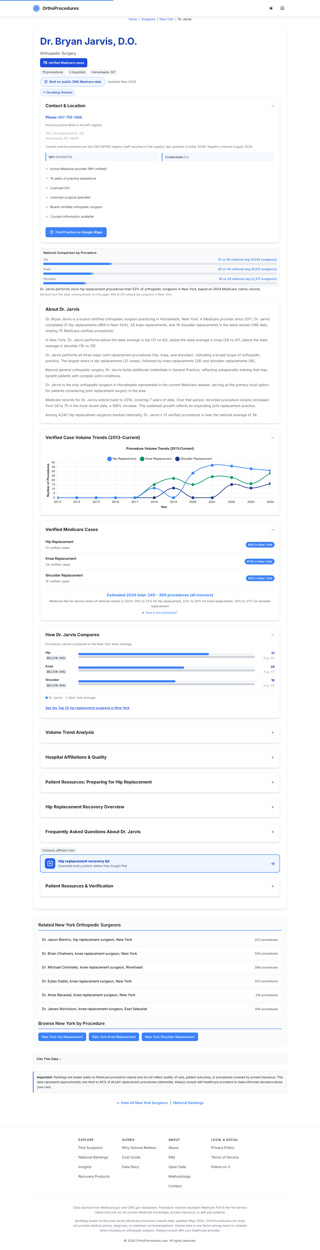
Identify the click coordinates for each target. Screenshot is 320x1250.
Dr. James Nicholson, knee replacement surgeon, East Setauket (94, 1009)
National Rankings (188, 1103)
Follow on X (220, 1167)
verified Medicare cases (63, 62)
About (173, 1147)
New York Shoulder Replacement (170, 1037)
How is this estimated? (161, 612)
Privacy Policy (222, 1147)
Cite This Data (47, 1059)
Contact (175, 1186)
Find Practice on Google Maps (79, 232)
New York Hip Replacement (62, 1037)
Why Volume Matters (139, 1147)
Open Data (177, 1167)
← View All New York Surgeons (142, 1103)
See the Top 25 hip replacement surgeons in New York (87, 708)
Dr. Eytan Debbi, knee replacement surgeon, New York (87, 981)
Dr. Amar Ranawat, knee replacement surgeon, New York (88, 995)
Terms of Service (225, 1157)
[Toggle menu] (282, 8)
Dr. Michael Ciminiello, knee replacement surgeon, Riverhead (92, 967)
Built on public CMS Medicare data (75, 81)
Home (133, 19)
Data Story (130, 1167)
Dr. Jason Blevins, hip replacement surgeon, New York (87, 939)
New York (166, 19)
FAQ (171, 1157)
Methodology (179, 1176)
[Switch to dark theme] (271, 8)
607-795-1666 (70, 117)
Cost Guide (131, 1157)
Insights (85, 1167)
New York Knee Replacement (114, 1037)
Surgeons (148, 19)
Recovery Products (94, 1176)
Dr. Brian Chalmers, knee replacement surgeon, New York (89, 953)
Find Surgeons (90, 1147)
